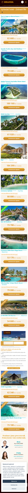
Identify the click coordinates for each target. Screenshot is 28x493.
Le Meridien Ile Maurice (10, 315)
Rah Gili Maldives (8, 222)
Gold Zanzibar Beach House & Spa (13, 418)
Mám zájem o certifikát (13, 368)
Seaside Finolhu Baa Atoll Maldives (13, 49)
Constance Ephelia (9, 191)
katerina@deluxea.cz (18, 456)
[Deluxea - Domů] (7, 2)
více (16, 35)
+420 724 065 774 (18, 447)
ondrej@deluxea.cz (18, 445)
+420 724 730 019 (18, 458)
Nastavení (14, 488)
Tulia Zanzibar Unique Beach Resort (14, 283)
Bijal (4, 160)
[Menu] (25, 2)
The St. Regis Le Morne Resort (12, 16)
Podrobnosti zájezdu (14, 42)
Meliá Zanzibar (7, 114)
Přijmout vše (14, 481)
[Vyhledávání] (22, 2)
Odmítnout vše (14, 485)
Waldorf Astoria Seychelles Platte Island (13, 82)
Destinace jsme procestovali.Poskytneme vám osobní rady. (14, 436)
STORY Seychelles (8, 387)
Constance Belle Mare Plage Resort (14, 250)
